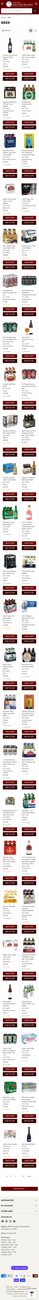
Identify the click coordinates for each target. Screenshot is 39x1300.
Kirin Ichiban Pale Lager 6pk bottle (9, 247)
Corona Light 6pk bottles (9, 907)
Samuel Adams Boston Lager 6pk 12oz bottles (9, 152)
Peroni (24, 1010)
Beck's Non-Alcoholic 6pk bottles (8, 666)
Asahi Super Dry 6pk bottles (9, 617)
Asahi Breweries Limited (29, 206)
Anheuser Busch (26, 111)
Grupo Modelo (26, 578)
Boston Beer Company (9, 159)
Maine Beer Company (28, 346)
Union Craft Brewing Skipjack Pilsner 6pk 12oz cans (9, 1051)
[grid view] (30, 30)
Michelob (5, 720)
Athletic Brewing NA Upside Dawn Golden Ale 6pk (28, 713)
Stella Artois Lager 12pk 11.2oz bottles (9, 201)
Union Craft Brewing (9, 1059)
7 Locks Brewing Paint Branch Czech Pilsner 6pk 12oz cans (10, 763)
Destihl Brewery (26, 299)
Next (29, 1176)
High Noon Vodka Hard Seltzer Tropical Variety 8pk (29, 1099)
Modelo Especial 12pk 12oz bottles (9, 479)
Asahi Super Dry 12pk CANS (28, 200)
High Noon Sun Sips (28, 1106)
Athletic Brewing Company (27, 160)
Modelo (5, 484)
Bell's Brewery (26, 440)
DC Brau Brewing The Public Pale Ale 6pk (29, 386)
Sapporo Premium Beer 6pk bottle (28, 479)
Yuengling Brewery (27, 964)
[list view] (35, 30)
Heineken (5, 529)
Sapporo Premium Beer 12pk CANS (9, 432)
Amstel (5, 391)
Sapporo (5, 437)
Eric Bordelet (25, 1151)
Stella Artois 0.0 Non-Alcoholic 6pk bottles (28, 762)
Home (3, 17)
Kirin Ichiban (6, 252)
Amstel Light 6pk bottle (9, 385)
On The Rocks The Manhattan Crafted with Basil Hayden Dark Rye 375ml (29, 860)
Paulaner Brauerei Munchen (27, 916)
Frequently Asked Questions (15, 1291)
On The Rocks (26, 533)
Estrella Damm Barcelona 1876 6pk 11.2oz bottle (9, 859)
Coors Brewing (26, 1055)
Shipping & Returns (24, 1289)
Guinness (5, 578)
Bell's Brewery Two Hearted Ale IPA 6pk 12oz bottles (29, 433)
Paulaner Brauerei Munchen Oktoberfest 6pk (28, 908)
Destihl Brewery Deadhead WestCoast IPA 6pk (29, 292)
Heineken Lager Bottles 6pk (8, 523)
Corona (24, 252)
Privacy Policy (11, 1289)
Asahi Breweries (7, 623)
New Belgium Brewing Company (28, 625)
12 (23, 1176)
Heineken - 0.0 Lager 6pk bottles (28, 811)
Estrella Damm (7, 866)
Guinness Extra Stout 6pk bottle (27, 665)
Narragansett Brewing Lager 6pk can (10, 292)
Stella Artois (25, 62)
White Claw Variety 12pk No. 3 (10, 1145)
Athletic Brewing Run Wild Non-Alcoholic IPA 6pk (28, 152)
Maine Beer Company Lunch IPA (28, 339)
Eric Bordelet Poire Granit (28, 1145)
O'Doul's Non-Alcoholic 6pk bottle (27, 104)
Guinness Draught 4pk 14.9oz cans (9, 572)
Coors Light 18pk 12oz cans (28, 1049)
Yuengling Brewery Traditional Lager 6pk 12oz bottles (29, 957)
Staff (15, 1287)
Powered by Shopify (19, 1296)
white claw (6, 1151)
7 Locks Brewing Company (8, 771)
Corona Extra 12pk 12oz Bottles (28, 247)
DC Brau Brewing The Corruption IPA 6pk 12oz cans (10, 339)
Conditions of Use (25, 1287)
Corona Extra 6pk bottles (28, 572)
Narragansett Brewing (9, 299)
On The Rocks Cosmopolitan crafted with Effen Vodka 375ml (28, 525)
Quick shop (10, 74)
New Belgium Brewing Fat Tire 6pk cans (28, 618)
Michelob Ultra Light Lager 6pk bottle (8, 713)
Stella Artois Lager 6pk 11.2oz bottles (28, 56)
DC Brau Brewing (8, 346)
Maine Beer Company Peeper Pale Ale (9, 1004)
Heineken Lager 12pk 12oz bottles (9, 1098)
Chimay (5, 64)
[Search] (35, 10)
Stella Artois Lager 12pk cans (9, 956)
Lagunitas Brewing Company (8, 111)
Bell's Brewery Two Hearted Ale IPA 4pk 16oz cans (10, 812)
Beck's (5, 673)
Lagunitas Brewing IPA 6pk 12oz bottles (9, 104)
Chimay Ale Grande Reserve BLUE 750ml (10, 57)
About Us (9, 1287)
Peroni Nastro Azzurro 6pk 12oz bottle (28, 1004)
